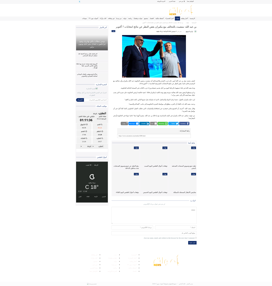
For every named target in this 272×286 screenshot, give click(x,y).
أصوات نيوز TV (93, 18)
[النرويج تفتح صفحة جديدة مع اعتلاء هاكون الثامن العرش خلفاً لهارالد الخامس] (103, 66)
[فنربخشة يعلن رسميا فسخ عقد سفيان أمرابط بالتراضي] (103, 56)
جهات (177, 18)
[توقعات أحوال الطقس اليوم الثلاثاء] (125, 181)
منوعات (84, 18)
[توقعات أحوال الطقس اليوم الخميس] (154, 181)
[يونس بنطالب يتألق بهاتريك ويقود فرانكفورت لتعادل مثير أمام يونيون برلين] (92, 40)
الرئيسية (192, 18)
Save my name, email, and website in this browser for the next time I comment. (169, 238)
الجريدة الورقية (161, 1)
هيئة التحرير (172, 1)
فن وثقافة (111, 18)
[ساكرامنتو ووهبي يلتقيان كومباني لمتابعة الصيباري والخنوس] (103, 76)
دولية (124, 18)
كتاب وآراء (103, 18)
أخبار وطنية (184, 18)
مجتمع (146, 18)
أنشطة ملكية (160, 18)
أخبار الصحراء (169, 18)
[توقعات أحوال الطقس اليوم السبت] (154, 154)
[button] (184, 123)
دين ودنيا (119, 18)
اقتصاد (152, 18)
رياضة (130, 18)
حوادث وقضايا (138, 18)
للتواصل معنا (190, 1)
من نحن (181, 1)
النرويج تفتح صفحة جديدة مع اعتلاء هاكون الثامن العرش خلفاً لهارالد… (86, 65)
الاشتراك (80, 100)
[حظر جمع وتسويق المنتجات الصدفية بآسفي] (182, 154)
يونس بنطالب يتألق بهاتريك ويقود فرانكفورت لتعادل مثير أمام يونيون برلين (92, 44)
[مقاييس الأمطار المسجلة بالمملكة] (182, 181)
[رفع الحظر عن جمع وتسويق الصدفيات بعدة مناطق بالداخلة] (125, 154)
